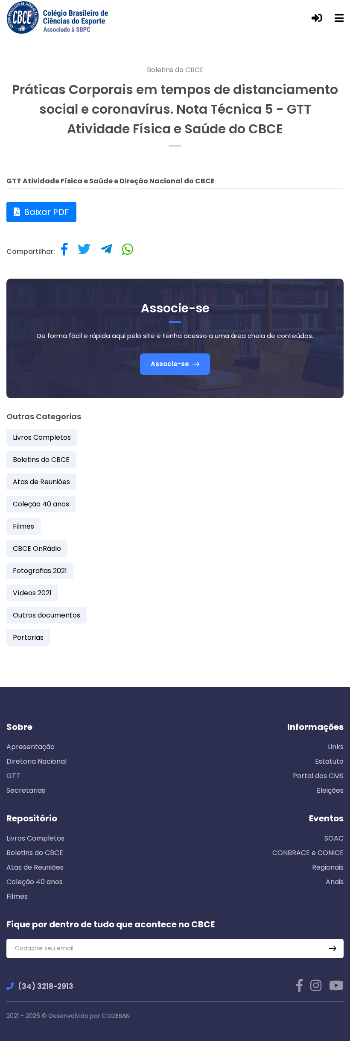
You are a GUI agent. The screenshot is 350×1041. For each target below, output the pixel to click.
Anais (335, 882)
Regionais (328, 867)
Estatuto (329, 761)
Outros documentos (46, 615)
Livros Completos (42, 437)
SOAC (334, 838)
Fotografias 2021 (40, 571)
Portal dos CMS (318, 776)
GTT (13, 776)
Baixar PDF (45, 212)
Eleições (330, 790)
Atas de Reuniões (41, 482)
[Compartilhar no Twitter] (84, 251)
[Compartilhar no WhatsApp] (127, 251)
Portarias (28, 637)
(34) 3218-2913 (45, 986)
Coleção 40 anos (41, 504)
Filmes (23, 526)
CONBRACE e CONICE (308, 853)
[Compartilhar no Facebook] (64, 251)
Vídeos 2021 (32, 593)
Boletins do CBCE (175, 70)
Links (336, 747)
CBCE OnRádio (37, 548)
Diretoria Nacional (36, 761)
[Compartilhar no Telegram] (106, 251)
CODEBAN (116, 1016)
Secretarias (25, 790)
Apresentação (30, 747)
